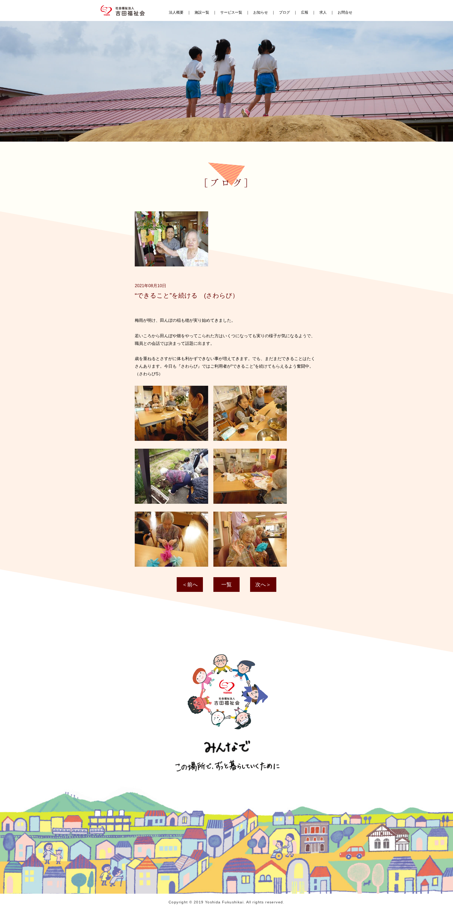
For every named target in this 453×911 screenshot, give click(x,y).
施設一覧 (202, 12)
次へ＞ (263, 584)
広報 (304, 12)
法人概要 (176, 12)
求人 (323, 12)
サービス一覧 (231, 12)
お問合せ (345, 12)
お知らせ (260, 12)
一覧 (226, 584)
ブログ (284, 12)
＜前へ (190, 584)
